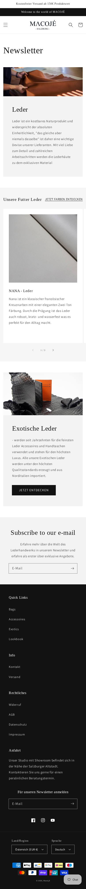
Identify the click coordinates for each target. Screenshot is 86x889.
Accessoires (17, 619)
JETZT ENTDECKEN (34, 490)
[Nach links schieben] (33, 350)
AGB (12, 715)
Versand (14, 677)
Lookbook (16, 639)
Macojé (46, 880)
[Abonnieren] (72, 568)
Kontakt (14, 667)
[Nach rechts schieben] (53, 350)
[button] (5, 25)
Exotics (14, 629)
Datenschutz (18, 724)
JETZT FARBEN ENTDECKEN (64, 199)
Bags (12, 609)
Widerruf (15, 705)
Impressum (17, 734)
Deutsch (60, 849)
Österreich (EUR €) (26, 849)
